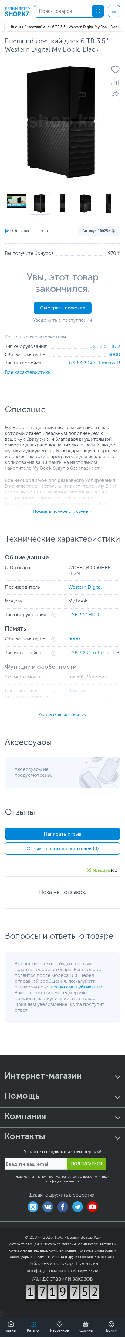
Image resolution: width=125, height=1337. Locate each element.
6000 (114, 354)
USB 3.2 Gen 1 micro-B (94, 363)
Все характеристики (28, 372)
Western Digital (85, 587)
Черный (77, 690)
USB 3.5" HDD (104, 346)
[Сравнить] (115, 81)
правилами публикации (76, 987)
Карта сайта (88, 1271)
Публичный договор (50, 1263)
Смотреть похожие (62, 308)
